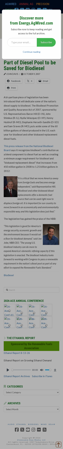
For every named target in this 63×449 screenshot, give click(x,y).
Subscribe (46, 42)
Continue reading (31, 51)
